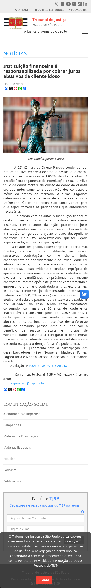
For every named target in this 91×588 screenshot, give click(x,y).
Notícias (9, 459)
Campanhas (12, 425)
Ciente (44, 580)
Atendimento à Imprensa (21, 414)
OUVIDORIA (79, 9)
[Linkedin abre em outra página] (85, 4)
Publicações (12, 481)
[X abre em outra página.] (56, 4)
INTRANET (23, 9)
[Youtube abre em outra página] (68, 4)
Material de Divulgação (20, 436)
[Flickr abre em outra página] (74, 4)
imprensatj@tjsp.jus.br (27, 383)
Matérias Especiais (17, 447)
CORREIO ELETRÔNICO (50, 9)
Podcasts (9, 470)
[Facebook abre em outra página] (62, 4)
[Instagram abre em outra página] (80, 4)
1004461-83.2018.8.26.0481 (49, 365)
